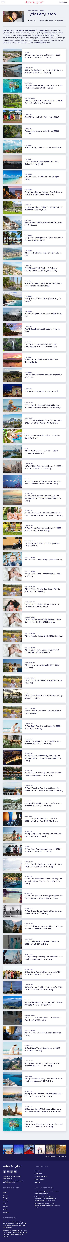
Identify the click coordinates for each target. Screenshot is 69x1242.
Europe (5, 1198)
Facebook (33, 20)
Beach (5, 1192)
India (4, 1204)
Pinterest (50, 20)
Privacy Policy (39, 1179)
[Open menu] (3, 2)
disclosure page (50, 1200)
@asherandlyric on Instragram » (55, 1156)
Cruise (5, 1195)
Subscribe (63, 2)
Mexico (5, 1206)
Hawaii (5, 1201)
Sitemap (37, 1182)
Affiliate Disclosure (40, 1176)
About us (37, 1171)
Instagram (60, 20)
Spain (5, 1209)
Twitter (41, 20)
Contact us (38, 1174)
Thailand (6, 1212)
